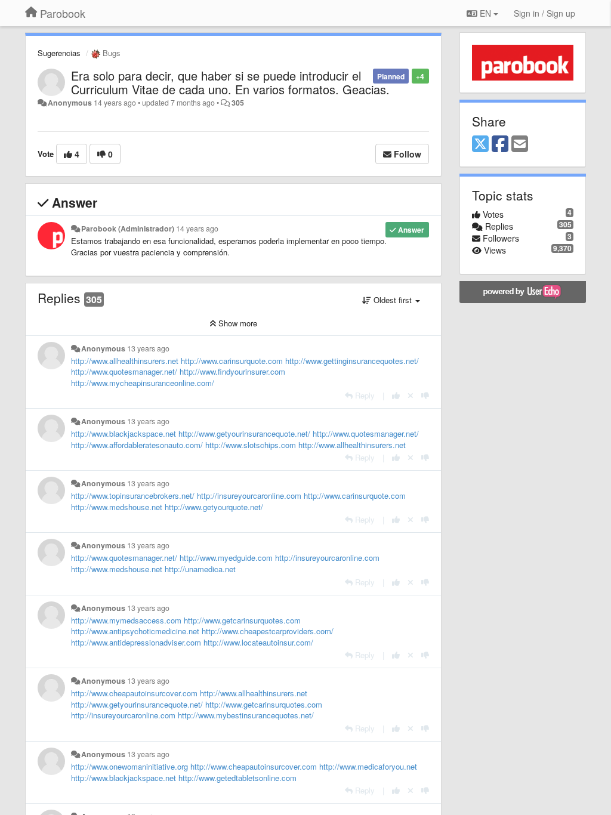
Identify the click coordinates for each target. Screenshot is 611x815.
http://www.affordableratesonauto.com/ (137, 444)
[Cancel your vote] (410, 395)
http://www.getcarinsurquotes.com (242, 620)
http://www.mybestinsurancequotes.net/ (246, 715)
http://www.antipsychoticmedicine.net (135, 631)
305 (238, 102)
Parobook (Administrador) (127, 228)
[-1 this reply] (425, 395)
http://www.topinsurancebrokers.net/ (133, 495)
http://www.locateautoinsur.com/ (258, 642)
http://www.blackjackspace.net (123, 433)
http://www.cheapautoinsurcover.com (134, 693)
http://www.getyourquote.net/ (214, 507)
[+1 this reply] (396, 395)
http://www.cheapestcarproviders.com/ (268, 631)
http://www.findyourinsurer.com (232, 371)
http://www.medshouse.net (116, 507)
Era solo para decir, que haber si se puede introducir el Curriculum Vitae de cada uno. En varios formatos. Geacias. (230, 82)
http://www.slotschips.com (250, 444)
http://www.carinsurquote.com (232, 360)
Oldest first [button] (392, 299)
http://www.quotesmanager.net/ (124, 371)
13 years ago (148, 348)
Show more (236, 323)
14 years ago (197, 228)
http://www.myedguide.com (226, 557)
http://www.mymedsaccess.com (126, 620)
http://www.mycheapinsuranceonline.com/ (142, 382)
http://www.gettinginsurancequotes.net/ (352, 360)
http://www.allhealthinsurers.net (124, 360)
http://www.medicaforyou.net (368, 766)
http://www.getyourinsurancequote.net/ (244, 433)
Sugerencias (59, 52)
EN (485, 13)
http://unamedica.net (200, 569)
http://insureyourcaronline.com (249, 495)
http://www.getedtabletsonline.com (237, 777)
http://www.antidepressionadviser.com (136, 642)
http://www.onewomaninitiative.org (129, 766)
